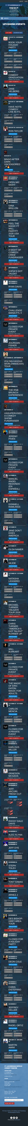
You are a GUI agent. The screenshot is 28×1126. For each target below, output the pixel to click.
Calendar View (18, 32)
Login (26, 1)
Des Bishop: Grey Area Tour (16, 921)
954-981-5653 (14, 13)
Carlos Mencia (13, 710)
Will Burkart (14, 650)
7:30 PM (8, 117)
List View (8, 32)
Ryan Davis (15, 286)
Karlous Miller (14, 748)
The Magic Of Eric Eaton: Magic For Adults (15, 688)
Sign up (21, 1)
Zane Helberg (14, 90)
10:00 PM (8, 141)
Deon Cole (15, 961)
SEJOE (12, 563)
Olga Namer (16, 549)
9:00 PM (8, 55)
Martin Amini (13, 1046)
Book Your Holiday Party (15, 45)
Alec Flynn (15, 835)
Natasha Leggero (14, 579)
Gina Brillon (13, 206)
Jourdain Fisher (14, 344)
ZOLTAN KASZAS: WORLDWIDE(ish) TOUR (14, 363)
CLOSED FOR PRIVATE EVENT (16, 329)
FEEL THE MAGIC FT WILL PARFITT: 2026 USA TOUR (14, 229)
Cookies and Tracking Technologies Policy (17, 1111)
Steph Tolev (12, 866)
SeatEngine (17, 1119)
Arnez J (13, 895)
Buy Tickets (14, 81)
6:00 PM (8, 147)
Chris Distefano (15, 988)
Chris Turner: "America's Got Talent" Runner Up (16, 628)
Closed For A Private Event (16, 731)
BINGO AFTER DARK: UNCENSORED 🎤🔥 (12, 163)
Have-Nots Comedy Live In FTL (15, 109)
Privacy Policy (6, 1111)
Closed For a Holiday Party (16, 941)
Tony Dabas (16, 882)
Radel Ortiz (16, 1025)
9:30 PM (18, 141)
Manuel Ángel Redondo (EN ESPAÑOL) (14, 484)
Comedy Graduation (16, 76)
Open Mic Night (14, 183)
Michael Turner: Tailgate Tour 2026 (14, 609)
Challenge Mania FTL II (15, 311)
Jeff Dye (14, 848)
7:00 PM (18, 139)
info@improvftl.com (14, 14)
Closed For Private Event (16, 465)
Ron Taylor (16, 131)
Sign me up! (9, 1103)
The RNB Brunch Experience (16, 392)
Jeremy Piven (13, 437)
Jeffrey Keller (13, 1008)
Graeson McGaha (14, 774)
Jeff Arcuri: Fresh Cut (15, 791)
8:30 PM (18, 376)
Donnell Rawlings (14, 505)
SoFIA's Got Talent (15, 272)
